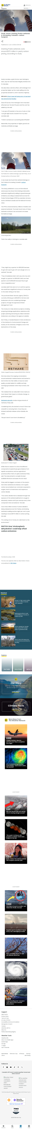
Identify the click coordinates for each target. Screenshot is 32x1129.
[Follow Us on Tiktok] (14, 1067)
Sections (26, 8)
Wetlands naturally (6, 400)
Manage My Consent (6, 1024)
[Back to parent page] (4, 7)
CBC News (13, 563)
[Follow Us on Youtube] (11, 1067)
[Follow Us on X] (22, 1067)
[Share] (2, 41)
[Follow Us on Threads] (18, 1067)
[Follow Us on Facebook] (3, 1067)
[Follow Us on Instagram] (7, 1067)
